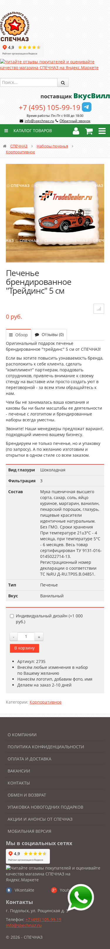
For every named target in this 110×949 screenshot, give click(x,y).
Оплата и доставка (29, 759)
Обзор (21, 335)
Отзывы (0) (52, 334)
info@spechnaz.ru (39, 120)
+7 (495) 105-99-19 (49, 107)
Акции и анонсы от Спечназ (40, 819)
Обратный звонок (75, 120)
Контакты (19, 783)
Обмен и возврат (27, 795)
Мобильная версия (29, 831)
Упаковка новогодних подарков (45, 807)
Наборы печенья (52, 146)
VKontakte (24, 890)
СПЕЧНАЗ (19, 146)
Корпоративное (20, 151)
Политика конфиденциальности (46, 746)
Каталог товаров (32, 130)
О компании (22, 734)
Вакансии (19, 771)
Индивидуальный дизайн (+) (49, 618)
